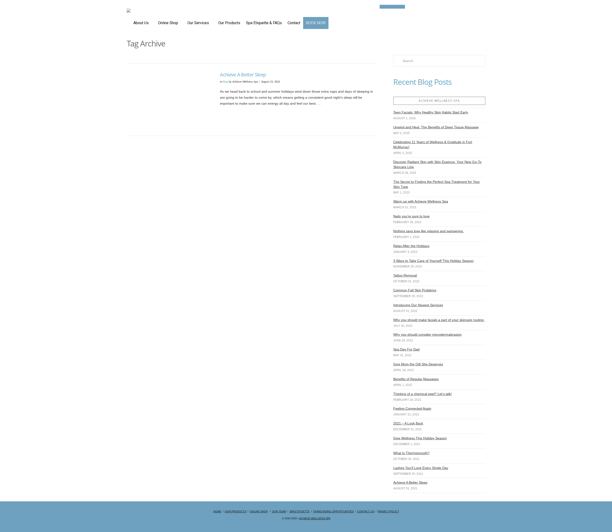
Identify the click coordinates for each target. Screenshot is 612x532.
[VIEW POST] (169, 99)
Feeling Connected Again (412, 408)
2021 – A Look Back (408, 423)
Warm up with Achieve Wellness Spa (420, 201)
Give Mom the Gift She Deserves (418, 364)
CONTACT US (365, 511)
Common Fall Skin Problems (414, 290)
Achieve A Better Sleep (243, 74)
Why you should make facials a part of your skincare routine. (439, 320)
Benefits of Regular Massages (416, 379)
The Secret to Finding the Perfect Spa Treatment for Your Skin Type (436, 184)
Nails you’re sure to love (411, 216)
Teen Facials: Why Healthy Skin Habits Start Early (430, 112)
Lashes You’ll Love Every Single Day (420, 468)
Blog (225, 82)
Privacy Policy (388, 511)
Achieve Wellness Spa (314, 518)
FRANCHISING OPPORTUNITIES (333, 511)
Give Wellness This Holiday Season (420, 438)
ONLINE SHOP (259, 511)
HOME (217, 511)
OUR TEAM (279, 511)
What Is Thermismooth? (411, 453)
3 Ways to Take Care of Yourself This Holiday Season (433, 261)
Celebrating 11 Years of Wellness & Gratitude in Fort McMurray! (432, 144)
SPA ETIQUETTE (300, 511)
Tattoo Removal (405, 275)
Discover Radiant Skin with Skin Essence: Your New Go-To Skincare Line (437, 164)
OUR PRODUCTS (235, 511)
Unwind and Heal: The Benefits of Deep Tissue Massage (436, 127)
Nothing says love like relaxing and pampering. (428, 231)
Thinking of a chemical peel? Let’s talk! (422, 394)
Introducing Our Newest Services (418, 305)
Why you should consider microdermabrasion (427, 334)
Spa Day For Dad (406, 349)
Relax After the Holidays (411, 246)
